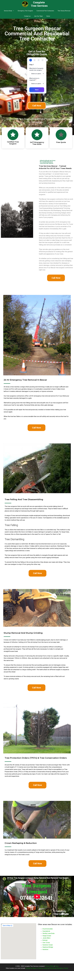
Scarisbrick (46, 931)
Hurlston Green (48, 945)
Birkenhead (52, 968)
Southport (28, 968)
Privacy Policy (49, 966)
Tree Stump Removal (64, 10)
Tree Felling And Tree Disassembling (24, 499)
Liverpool (45, 968)
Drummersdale (48, 929)
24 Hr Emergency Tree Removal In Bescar (25, 380)
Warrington (59, 968)
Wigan (34, 968)
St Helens (39, 968)
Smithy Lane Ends (49, 933)
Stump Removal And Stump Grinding (23, 633)
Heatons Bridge (48, 947)
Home (48, 16)
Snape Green (47, 936)
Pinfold (45, 940)
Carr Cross (46, 942)
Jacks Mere (46, 938)
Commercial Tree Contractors (45, 10)
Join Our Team (38, 16)
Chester (66, 968)
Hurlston (45, 949)
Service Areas (8, 10)
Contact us (27, 16)
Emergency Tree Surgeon (25, 10)
